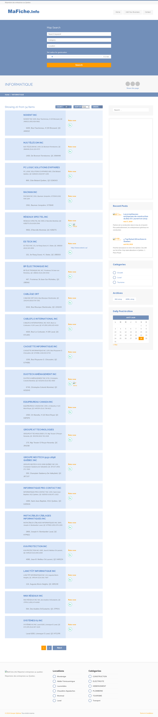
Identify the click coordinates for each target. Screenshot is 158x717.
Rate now (72, 120)
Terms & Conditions (146, 713)
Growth (120, 273)
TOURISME (97, 696)
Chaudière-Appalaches (66, 691)
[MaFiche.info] (23, 12)
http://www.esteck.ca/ (79, 248)
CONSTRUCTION (100, 676)
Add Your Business (132, 12)
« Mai (115, 345)
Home (118, 12)
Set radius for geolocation (57, 52)
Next (59, 648)
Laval (59, 701)
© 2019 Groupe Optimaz (13, 713)
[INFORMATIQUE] (70, 125)
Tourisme (120, 282)
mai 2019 (118, 299)
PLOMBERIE (98, 691)
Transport (96, 701)
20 (66, 107)
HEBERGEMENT (99, 686)
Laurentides (61, 686)
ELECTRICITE (98, 681)
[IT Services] (75, 384)
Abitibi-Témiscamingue (66, 681)
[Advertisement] (131, 159)
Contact (148, 12)
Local (119, 277)
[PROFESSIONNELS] (75, 225)
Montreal (60, 696)
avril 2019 (130, 299)
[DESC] (101, 106)
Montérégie (61, 676)
